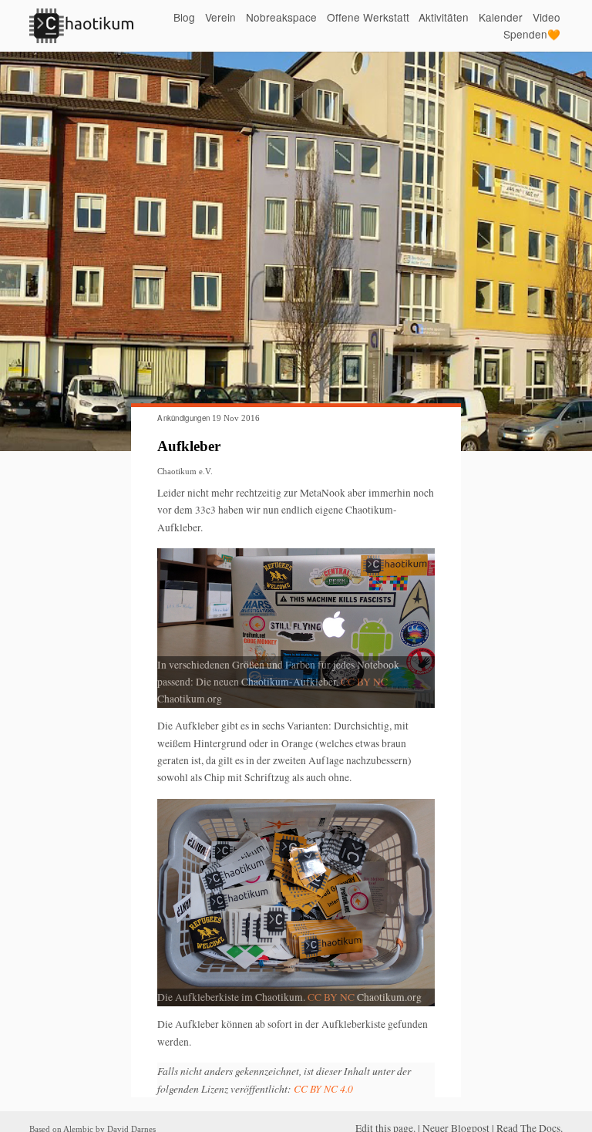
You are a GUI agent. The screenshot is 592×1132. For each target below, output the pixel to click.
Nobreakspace (281, 17)
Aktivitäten (444, 17)
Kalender (501, 17)
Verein (220, 17)
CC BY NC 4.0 (323, 1088)
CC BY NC (364, 682)
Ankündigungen (183, 418)
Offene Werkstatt (368, 17)
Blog (184, 17)
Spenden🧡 (531, 34)
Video (546, 17)
